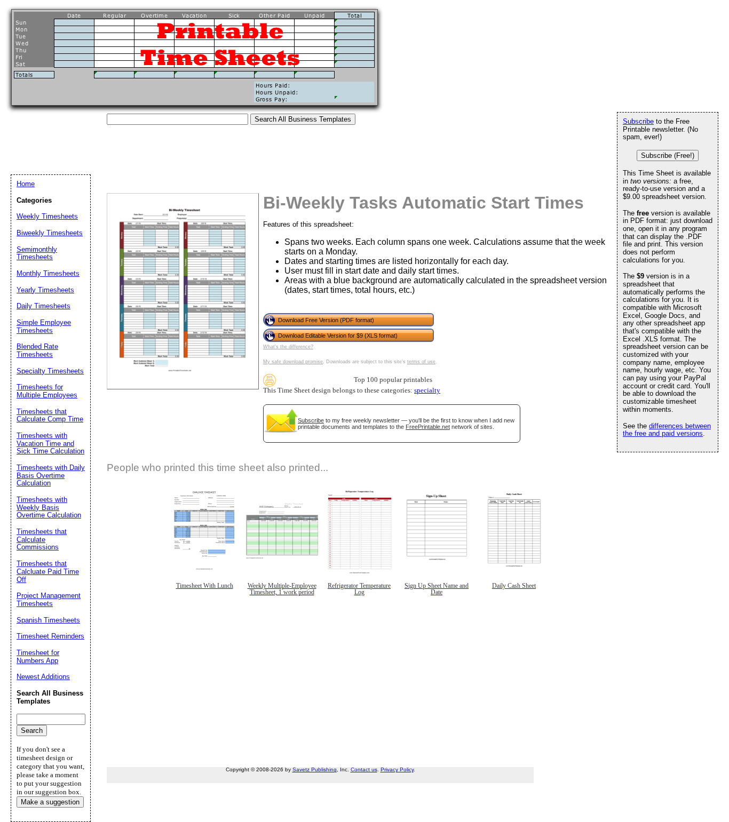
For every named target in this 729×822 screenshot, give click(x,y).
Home (26, 184)
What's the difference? (288, 346)
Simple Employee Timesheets (44, 326)
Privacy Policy (397, 769)
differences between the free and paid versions (667, 430)
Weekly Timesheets (47, 216)
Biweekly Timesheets (50, 233)
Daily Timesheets (43, 306)
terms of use (421, 361)
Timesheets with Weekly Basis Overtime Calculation (49, 507)
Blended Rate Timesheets (37, 350)
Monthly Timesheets (48, 273)
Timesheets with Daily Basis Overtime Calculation (51, 475)
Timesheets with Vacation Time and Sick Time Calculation (50, 443)
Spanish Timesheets (48, 620)
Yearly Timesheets (45, 290)
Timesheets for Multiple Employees (47, 391)
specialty (427, 390)
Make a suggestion (50, 802)
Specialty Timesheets (50, 371)
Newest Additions (43, 677)
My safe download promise (293, 361)
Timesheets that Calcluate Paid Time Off (48, 571)
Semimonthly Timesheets (37, 253)
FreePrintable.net (428, 427)
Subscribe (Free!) (667, 155)
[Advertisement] (205, 149)
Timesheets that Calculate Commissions (42, 539)
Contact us (364, 769)
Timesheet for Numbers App (38, 657)
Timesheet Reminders (50, 636)
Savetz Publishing (314, 769)
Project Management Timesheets (49, 600)
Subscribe (311, 420)
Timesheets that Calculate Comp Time (50, 416)
